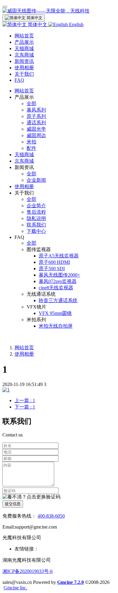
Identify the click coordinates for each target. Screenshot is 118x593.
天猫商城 (24, 48)
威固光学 (36, 129)
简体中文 (37, 24)
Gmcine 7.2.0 (70, 582)
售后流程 (36, 212)
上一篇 (25, 400)
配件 (31, 148)
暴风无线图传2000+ (59, 275)
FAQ (19, 80)
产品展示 (24, 42)
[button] (31, 497)
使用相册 (24, 67)
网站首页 (24, 35)
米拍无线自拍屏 (56, 326)
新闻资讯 (24, 61)
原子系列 (36, 116)
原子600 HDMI (54, 262)
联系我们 (36, 224)
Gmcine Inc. (15, 587)
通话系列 (36, 122)
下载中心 (36, 231)
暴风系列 (36, 109)
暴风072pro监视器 (58, 281)
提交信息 (13, 504)
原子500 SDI (52, 268)
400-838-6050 (51, 516)
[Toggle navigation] (4, 7)
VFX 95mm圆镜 (55, 313)
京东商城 (24, 54)
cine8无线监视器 (56, 287)
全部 (31, 103)
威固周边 (36, 135)
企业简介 (36, 205)
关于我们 (24, 74)
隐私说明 (36, 218)
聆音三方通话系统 (58, 300)
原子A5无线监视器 (59, 255)
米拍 (31, 141)
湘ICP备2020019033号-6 (27, 571)
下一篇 (25, 406)
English (76, 24)
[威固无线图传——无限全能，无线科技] (59, 11)
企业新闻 (36, 180)
